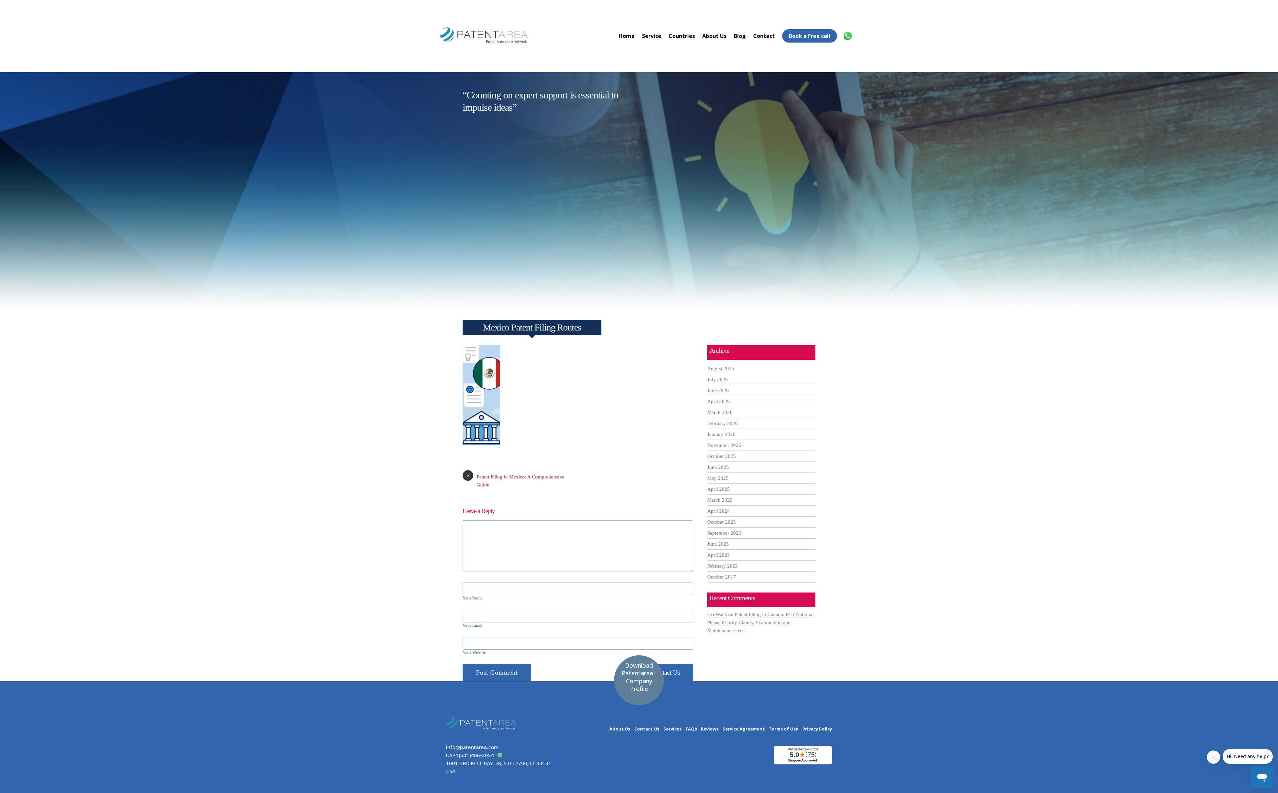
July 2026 (717, 379)
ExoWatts (717, 614)
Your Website (474, 652)
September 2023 (724, 533)
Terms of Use (783, 729)
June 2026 (718, 390)
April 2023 (718, 555)
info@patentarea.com (472, 747)
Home (627, 36)
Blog (740, 36)
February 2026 (722, 423)
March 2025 (720, 500)
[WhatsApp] (849, 36)
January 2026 (721, 434)
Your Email (472, 625)
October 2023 (721, 522)
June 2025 (718, 467)
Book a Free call (809, 36)
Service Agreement (744, 729)
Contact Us (666, 672)
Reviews (710, 729)
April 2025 (718, 489)
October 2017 (721, 577)
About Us (714, 36)
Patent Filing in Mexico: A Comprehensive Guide (515, 480)
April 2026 (718, 401)
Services (672, 729)
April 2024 (718, 511)
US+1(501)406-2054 (470, 755)
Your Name (472, 598)
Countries (682, 36)
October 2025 (721, 456)
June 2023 (718, 544)
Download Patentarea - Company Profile (639, 677)
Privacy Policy (817, 729)
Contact (764, 36)
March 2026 (720, 412)
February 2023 (722, 566)
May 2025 (718, 478)
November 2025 (724, 445)
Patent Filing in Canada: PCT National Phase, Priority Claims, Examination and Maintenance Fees (760, 622)
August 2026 (720, 368)
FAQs (691, 729)
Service (651, 36)
